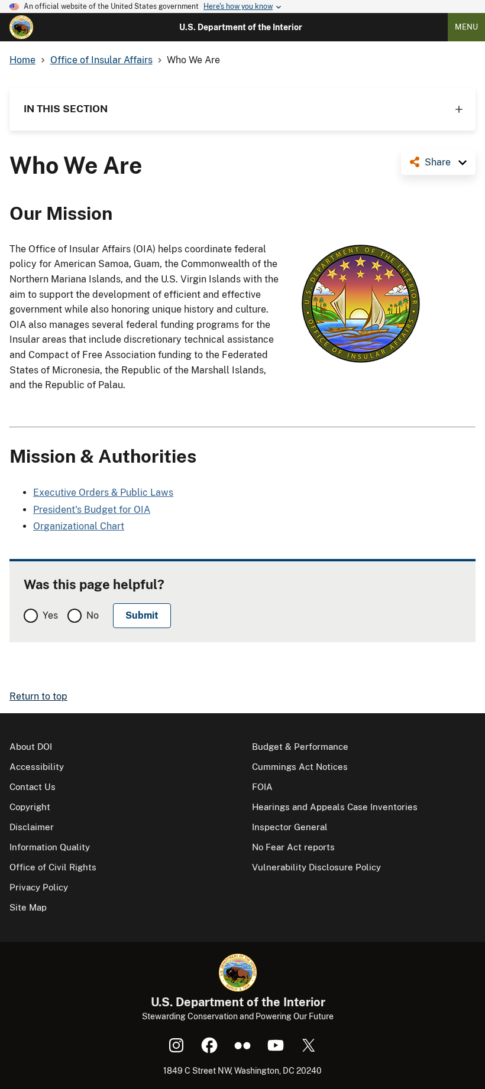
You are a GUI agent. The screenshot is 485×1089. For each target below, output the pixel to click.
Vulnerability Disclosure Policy (316, 867)
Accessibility (36, 767)
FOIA (262, 787)
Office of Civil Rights (52, 867)
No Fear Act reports (293, 847)
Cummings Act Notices (300, 767)
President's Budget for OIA (91, 509)
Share (438, 162)
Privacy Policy (38, 887)
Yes (50, 615)
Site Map (28, 907)
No (92, 615)
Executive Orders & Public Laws (103, 492)
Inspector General (290, 827)
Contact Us (32, 787)
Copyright (29, 807)
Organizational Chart (78, 526)
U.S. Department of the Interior (240, 27)
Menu (466, 26)
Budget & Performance (300, 747)
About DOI (30, 747)
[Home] (21, 27)
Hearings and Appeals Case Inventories (335, 807)
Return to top (38, 696)
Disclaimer (31, 827)
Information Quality (49, 847)
